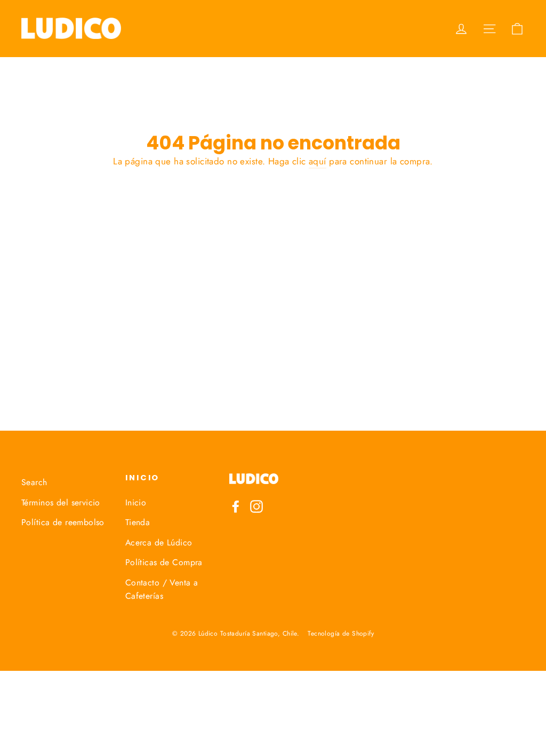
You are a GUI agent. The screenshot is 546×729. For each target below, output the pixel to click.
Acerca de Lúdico (158, 542)
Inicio (136, 502)
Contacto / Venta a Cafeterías (161, 589)
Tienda (137, 522)
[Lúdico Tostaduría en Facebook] (235, 505)
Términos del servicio (60, 502)
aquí (317, 161)
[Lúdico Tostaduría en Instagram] (256, 505)
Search (34, 482)
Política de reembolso (63, 522)
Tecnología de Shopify (341, 633)
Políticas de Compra (164, 562)
